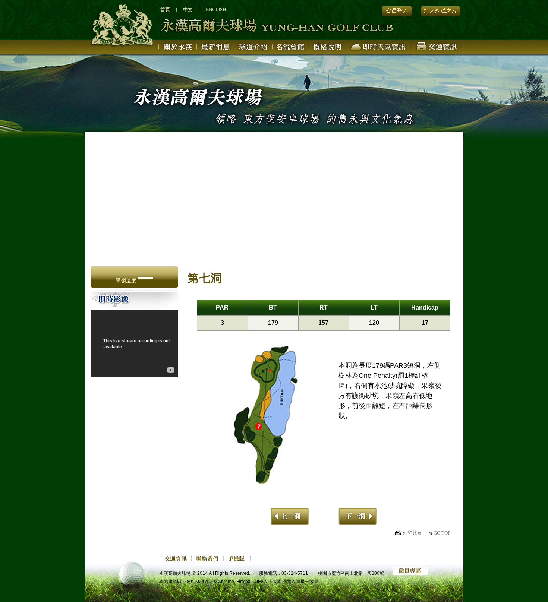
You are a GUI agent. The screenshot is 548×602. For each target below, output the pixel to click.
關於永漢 (177, 48)
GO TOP (442, 533)
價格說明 (327, 48)
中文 (188, 9)
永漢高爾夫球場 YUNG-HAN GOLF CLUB (244, 26)
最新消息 (216, 48)
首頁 (165, 9)
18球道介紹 (254, 48)
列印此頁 (412, 533)
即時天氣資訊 (378, 48)
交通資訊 (436, 48)
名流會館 (291, 48)
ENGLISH (216, 9)
